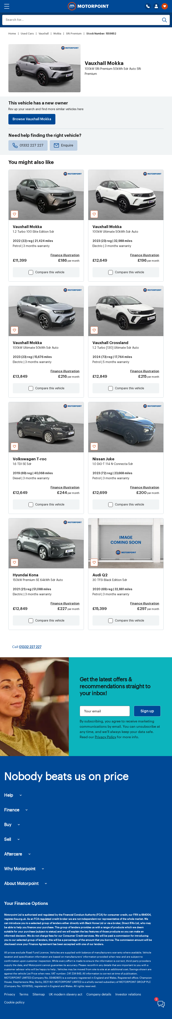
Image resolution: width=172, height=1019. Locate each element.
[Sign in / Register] (156, 6)
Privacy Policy (105, 737)
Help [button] (8, 795)
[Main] (88, 6)
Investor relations (128, 994)
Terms (23, 994)
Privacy (9, 994)
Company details (98, 994)
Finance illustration (65, 255)
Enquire (67, 145)
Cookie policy (14, 1002)
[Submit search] (164, 19)
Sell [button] (7, 839)
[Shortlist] (165, 6)
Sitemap (39, 994)
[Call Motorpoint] (148, 6)
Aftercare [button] (13, 854)
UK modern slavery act (65, 994)
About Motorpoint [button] (21, 883)
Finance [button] (11, 810)
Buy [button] (7, 824)
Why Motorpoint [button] (19, 868)
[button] (6, 6)
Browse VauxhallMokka (32, 119)
